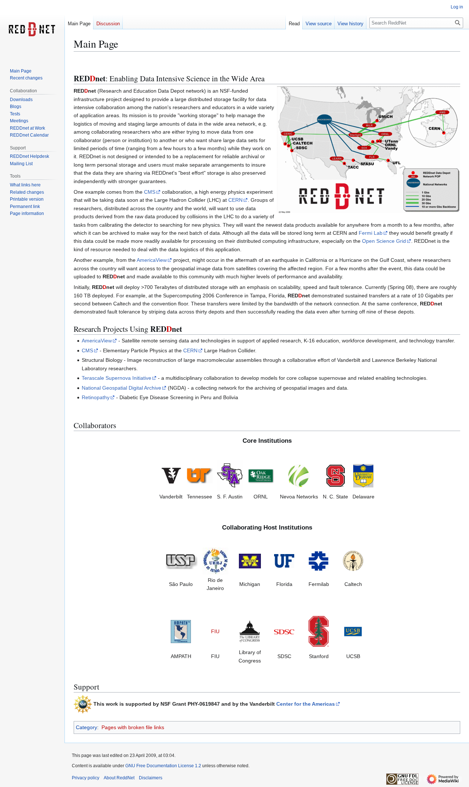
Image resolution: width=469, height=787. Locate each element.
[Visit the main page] (32, 29)
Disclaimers (150, 777)
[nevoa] (299, 475)
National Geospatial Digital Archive (121, 388)
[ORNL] (260, 475)
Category (86, 727)
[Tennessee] (200, 475)
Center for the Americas (305, 704)
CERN (235, 200)
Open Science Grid (384, 241)
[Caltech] (353, 560)
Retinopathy (96, 397)
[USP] (181, 560)
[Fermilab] (319, 560)
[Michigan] (250, 560)
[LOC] (250, 631)
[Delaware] (363, 475)
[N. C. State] (335, 475)
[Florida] (284, 560)
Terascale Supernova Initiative (116, 378)
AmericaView (152, 260)
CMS (149, 192)
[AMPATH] (181, 631)
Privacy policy (85, 777)
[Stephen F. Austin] (230, 475)
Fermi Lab (371, 233)
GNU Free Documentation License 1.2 (163, 765)
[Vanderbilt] (171, 475)
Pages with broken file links (132, 727)
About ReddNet (119, 777)
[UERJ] (215, 560)
